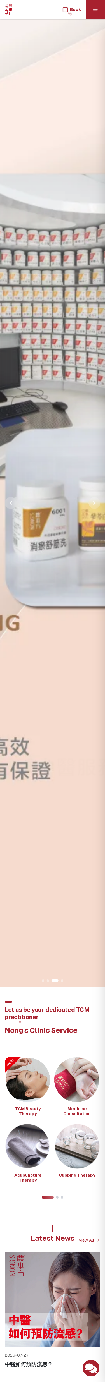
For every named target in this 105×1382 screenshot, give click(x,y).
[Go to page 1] (48, 1197)
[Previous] (12, 1324)
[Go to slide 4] (62, 980)
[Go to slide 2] (47, 980)
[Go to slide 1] (43, 980)
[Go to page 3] (62, 1197)
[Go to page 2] (57, 1197)
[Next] (92, 1324)
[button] (28, 1088)
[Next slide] (94, 503)
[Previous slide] (11, 503)
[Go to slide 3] (55, 980)
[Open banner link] (52, 503)
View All (86, 1240)
